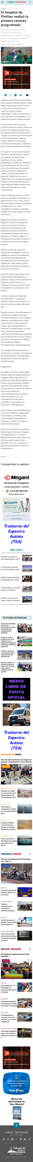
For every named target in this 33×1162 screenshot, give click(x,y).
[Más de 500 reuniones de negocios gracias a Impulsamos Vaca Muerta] (16, 764)
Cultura (4, 983)
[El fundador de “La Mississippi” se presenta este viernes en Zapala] (24, 983)
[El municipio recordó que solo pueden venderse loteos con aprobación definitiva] (27, 565)
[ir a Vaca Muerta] (11, 754)
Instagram (8, 1140)
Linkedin (12, 1140)
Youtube (21, 1140)
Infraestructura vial (8, 788)
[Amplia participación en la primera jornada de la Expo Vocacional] (24, 999)
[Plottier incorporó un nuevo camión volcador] (27, 597)
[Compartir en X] (10, 95)
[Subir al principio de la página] (16, 1125)
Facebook (4, 1140)
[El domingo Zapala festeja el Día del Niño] (16, 959)
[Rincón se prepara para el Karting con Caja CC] (16, 864)
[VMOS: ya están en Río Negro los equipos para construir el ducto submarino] (24, 836)
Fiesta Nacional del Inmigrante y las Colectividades (9, 1028)
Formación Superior (7, 931)
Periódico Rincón (6, 901)
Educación (4, 999)
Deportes (6, 866)
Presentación (5, 820)
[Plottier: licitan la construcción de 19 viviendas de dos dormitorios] (24, 651)
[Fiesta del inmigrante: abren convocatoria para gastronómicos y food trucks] (24, 1028)
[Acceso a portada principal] (16, 2)
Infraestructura (6, 836)
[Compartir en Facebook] (5, 95)
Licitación (4, 1012)
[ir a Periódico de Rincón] (11, 854)
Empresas (6, 766)
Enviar (27, 95)
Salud (3, 9)
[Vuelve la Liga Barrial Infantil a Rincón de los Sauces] (24, 888)
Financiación (5, 804)
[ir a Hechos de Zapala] (11, 949)
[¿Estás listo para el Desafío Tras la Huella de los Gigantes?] (24, 917)
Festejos (6, 961)
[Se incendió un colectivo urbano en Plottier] (27, 586)
